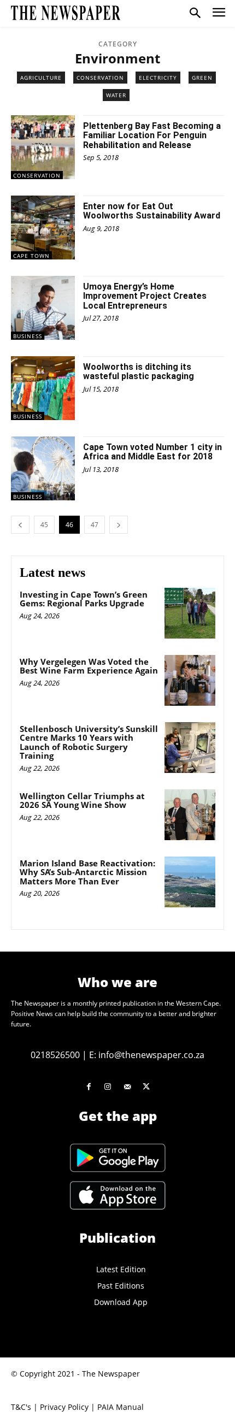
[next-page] (118, 525)
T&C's (21, 1407)
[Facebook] (89, 1087)
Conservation (100, 77)
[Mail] (127, 1087)
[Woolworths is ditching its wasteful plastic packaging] (43, 388)
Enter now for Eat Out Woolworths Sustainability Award (151, 211)
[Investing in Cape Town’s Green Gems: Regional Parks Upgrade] (189, 613)
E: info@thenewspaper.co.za (146, 1055)
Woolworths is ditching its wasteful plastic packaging (138, 372)
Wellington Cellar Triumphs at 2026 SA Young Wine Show (82, 800)
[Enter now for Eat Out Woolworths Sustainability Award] (43, 227)
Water (116, 95)
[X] (146, 1087)
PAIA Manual (120, 1407)
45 (44, 524)
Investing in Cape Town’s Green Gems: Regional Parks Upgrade (84, 599)
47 (94, 524)
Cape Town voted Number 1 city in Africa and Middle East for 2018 (152, 452)
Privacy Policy (64, 1407)
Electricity (158, 77)
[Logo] (65, 12)
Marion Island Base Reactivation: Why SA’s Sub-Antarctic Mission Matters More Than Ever (87, 872)
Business (27, 336)
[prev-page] (20, 525)
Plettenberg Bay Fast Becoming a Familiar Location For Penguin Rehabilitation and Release (152, 135)
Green (202, 77)
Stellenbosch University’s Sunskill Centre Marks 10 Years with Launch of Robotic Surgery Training (89, 742)
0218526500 (55, 1055)
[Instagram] (108, 1087)
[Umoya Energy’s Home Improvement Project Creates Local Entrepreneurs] (43, 308)
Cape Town (31, 255)
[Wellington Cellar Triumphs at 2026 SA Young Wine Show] (189, 814)
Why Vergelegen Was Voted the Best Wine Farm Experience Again (89, 666)
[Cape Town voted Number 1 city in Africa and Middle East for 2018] (43, 468)
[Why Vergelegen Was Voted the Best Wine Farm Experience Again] (189, 680)
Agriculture (41, 77)
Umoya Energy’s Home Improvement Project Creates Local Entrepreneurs (145, 296)
